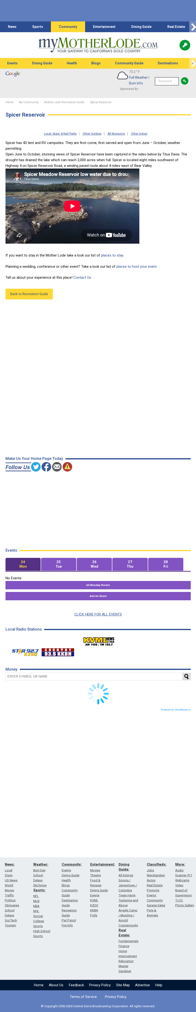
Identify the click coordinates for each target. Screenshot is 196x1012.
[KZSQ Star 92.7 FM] (23, 651)
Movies (95, 870)
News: (10, 864)
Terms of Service (83, 997)
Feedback (76, 985)
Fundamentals (128, 941)
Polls (93, 915)
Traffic (9, 895)
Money (9, 890)
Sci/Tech (11, 920)
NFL (36, 896)
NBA (36, 906)
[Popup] (185, 45)
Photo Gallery (184, 905)
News (12, 27)
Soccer (38, 916)
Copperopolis (128, 925)
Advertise (142, 985)
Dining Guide (141, 27)
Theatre (95, 875)
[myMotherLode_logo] (98, 45)
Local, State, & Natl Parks (60, 133)
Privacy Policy (100, 985)
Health (72, 63)
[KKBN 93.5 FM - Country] (58, 651)
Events (12, 63)
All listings (126, 875)
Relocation (126, 961)
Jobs (150, 870)
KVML (94, 900)
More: (180, 864)
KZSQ (94, 905)
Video (179, 885)
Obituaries (12, 905)
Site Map (123, 985)
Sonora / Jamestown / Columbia (128, 885)
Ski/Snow (40, 885)
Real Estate (176, 27)
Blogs (96, 63)
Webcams (182, 880)
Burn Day (39, 870)
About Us (56, 985)
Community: (72, 864)
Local (8, 870)
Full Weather (138, 77)
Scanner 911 (183, 875)
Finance (124, 946)
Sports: (39, 890)
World (9, 885)
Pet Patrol (69, 920)
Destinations (168, 63)
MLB (36, 901)
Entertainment (104, 27)
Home (39, 985)
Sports (37, 27)
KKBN (94, 910)
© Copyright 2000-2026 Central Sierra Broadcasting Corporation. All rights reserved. (98, 1006)
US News (11, 880)
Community (68, 27)
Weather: (40, 864)
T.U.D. (179, 900)
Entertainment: (102, 864)
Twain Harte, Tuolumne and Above (128, 900)
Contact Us (82, 277)
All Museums (116, 133)
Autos (151, 880)
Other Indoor (139, 133)
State (8, 875)
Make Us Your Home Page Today (34, 458)
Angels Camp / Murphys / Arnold (128, 915)
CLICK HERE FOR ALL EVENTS (98, 614)
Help (158, 985)
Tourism (10, 925)
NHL (36, 911)
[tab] (23, 564)
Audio (179, 870)
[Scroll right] (192, 26)
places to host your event (136, 266)
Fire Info (67, 925)
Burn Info (136, 83)
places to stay (112, 255)
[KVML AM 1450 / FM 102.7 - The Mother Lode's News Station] (98, 640)
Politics (10, 900)
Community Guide (129, 63)
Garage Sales (156, 905)
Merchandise (156, 875)
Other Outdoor (92, 133)
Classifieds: (156, 864)
